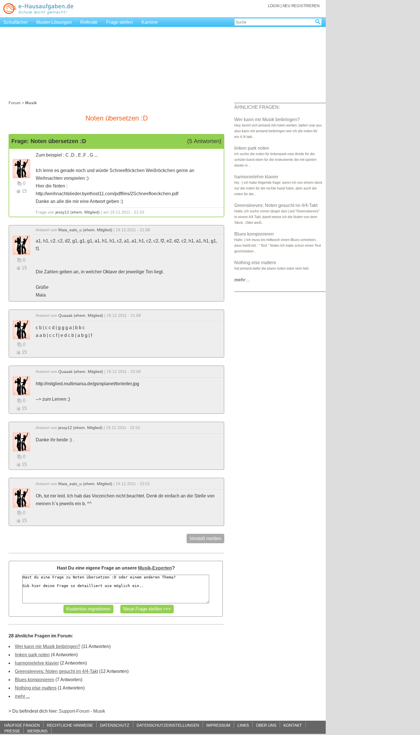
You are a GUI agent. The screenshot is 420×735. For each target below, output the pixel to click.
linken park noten (32, 654)
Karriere (149, 22)
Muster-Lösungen (54, 22)
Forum (15, 102)
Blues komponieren (34, 679)
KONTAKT (292, 725)
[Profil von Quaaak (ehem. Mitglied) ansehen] (21, 329)
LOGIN (273, 6)
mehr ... (22, 696)
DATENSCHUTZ (114, 725)
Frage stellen (119, 22)
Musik (99, 711)
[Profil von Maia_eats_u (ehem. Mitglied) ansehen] (21, 244)
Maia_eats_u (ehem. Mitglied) (85, 230)
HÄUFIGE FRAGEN (22, 725)
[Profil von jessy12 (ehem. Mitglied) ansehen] (21, 168)
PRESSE (12, 731)
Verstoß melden (205, 538)
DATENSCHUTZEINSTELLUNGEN (168, 725)
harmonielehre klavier (37, 663)
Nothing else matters (36, 687)
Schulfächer (15, 22)
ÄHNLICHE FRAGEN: (257, 107)
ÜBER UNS (266, 725)
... (242, 279)
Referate (89, 22)
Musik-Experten (155, 568)
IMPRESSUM (218, 725)
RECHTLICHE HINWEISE (70, 725)
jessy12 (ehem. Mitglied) (77, 212)
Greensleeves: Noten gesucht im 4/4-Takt (56, 671)
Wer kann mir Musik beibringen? (47, 646)
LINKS (243, 725)
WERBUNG (37, 731)
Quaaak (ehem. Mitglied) (80, 315)
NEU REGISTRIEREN (301, 6)
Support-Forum (74, 711)
